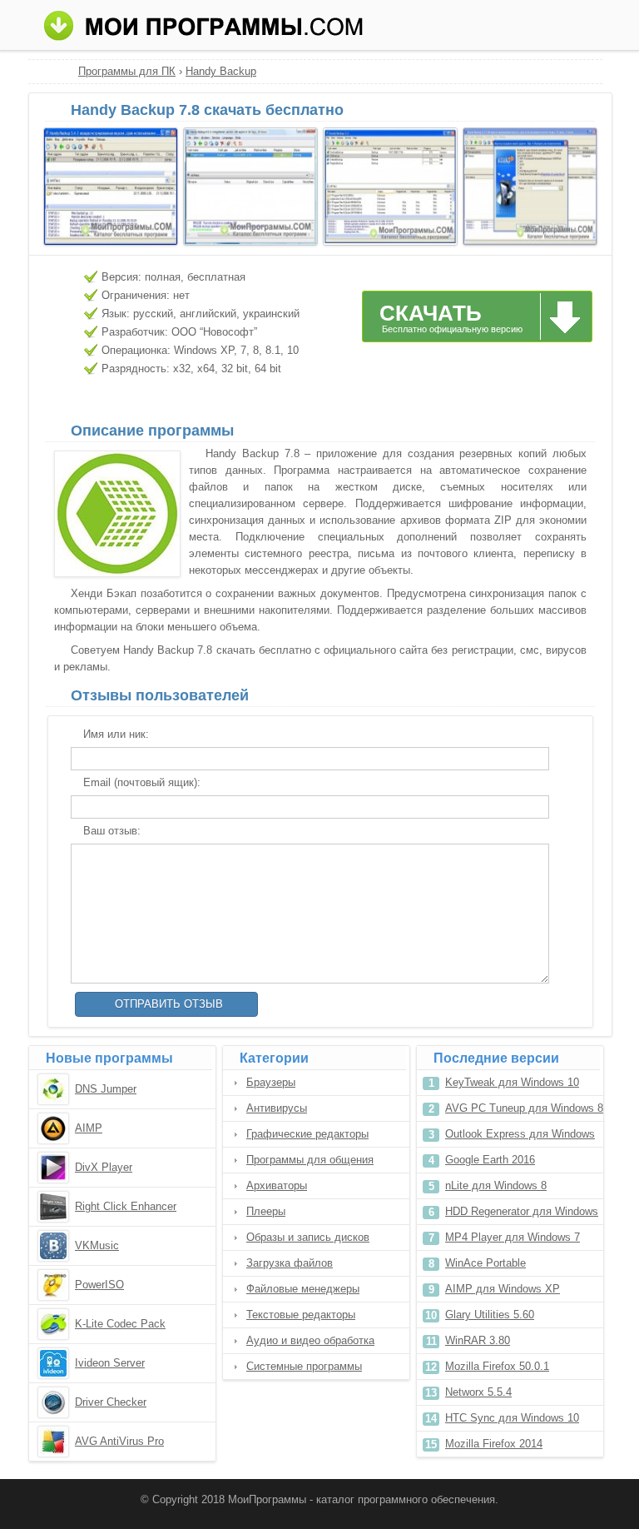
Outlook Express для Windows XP (520, 1137)
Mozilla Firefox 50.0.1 (497, 1366)
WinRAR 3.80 (477, 1340)
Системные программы (304, 1366)
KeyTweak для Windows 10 (512, 1082)
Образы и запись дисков (307, 1237)
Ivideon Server (110, 1363)
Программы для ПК (127, 71)
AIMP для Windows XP (502, 1288)
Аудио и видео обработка (310, 1340)
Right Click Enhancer (125, 1206)
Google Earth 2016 (490, 1159)
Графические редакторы (307, 1134)
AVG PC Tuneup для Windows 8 (524, 1108)
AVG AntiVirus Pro (119, 1441)
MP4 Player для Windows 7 (512, 1237)
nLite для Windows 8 (496, 1185)
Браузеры (270, 1082)
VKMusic (97, 1245)
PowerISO (99, 1284)
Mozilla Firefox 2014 (493, 1443)
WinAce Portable (485, 1263)
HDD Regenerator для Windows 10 (521, 1214)
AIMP (88, 1128)
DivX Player (103, 1167)
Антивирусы (276, 1108)
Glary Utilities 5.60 (489, 1314)
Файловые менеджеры (302, 1288)
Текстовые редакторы (300, 1314)
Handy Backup (221, 71)
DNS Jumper (105, 1089)
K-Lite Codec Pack (120, 1323)
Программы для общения (310, 1159)
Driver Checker (110, 1402)
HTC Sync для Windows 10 (512, 1418)
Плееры (265, 1211)
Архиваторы (276, 1185)
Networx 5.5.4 (478, 1392)
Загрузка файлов (289, 1263)
